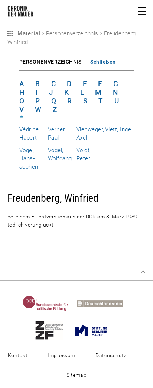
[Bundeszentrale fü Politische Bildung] (49, 303)
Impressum (61, 355)
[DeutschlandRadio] (103, 303)
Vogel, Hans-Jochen (28, 158)
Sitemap (76, 375)
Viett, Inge (118, 129)
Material (28, 33)
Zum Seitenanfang (143, 271)
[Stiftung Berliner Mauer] (95, 330)
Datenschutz (111, 355)
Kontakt (17, 355)
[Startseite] (20, 12)
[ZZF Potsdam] (52, 330)
